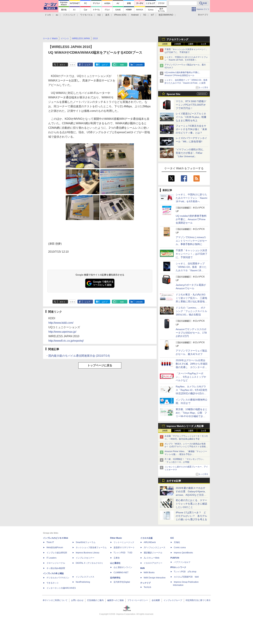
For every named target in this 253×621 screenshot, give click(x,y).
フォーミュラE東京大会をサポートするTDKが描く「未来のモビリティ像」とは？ (191, 129)
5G (144, 15)
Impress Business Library (87, 552)
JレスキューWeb (151, 558)
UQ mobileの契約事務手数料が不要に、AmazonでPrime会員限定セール (191, 219)
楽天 (107, 15)
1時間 (164, 44)
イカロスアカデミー (153, 563)
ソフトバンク (69, 15)
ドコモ (48, 15)
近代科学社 (115, 577)
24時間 (177, 44)
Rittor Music (116, 538)
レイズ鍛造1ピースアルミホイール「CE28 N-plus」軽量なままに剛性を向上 (191, 117)
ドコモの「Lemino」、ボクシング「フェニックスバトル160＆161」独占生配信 (191, 311)
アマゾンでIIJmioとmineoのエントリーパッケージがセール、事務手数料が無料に (191, 241)
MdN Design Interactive (155, 577)
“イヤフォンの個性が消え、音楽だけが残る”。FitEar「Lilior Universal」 (190, 153)
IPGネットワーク (178, 567)
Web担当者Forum (54, 547)
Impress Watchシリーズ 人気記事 (185, 426)
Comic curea (180, 547)
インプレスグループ (173, 600)
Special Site (173, 94)
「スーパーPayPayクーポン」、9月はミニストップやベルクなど (191, 377)
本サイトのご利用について (55, 600)
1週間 (190, 44)
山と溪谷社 (115, 563)
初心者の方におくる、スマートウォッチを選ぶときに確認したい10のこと (191, 503)
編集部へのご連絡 (115, 600)
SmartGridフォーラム (86, 542)
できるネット (52, 583)
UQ (99, 15)
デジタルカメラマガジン (57, 577)
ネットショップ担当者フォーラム (91, 547)
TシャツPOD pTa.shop (185, 571)
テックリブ (145, 583)
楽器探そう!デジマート (124, 547)
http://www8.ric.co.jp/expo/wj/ (66, 340)
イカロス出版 (146, 538)
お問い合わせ (77, 600)
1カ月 (203, 44)
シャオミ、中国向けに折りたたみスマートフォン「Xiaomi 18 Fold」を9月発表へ (191, 198)
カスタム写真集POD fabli (186, 577)
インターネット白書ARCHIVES (61, 588)
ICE (172, 538)
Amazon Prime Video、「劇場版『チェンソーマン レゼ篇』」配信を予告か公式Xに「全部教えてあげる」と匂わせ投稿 (186, 454)
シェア (87, 65)
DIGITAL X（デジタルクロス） (90, 563)
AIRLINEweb (150, 542)
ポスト (62, 65)
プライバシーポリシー (137, 600)
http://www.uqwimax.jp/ (62, 331)
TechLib (147, 587)
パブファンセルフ (182, 562)
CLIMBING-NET (121, 572)
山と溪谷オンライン (123, 567)
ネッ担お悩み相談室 (55, 568)
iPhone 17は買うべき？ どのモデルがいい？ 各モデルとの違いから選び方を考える (191, 516)
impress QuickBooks (183, 552)
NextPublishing (83, 582)
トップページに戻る (99, 365)
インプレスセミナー (85, 558)
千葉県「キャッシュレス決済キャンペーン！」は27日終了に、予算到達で (191, 254)
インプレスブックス (85, 577)
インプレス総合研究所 (56, 552)
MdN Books (149, 572)
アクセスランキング (177, 39)
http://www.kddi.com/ (60, 322)
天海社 (177, 542)
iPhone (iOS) (120, 15)
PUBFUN (174, 558)
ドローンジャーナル (55, 563)
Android (135, 15)
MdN (142, 568)
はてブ (105, 65)
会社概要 (156, 600)
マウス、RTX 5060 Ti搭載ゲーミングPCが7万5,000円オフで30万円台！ (191, 105)
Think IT (50, 542)
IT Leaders (51, 558)
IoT (152, 15)
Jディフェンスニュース (154, 547)
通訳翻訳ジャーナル (153, 552)
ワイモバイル (86, 15)
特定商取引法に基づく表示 (198, 600)
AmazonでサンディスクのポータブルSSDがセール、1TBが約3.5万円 (191, 333)
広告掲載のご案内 (95, 600)
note (122, 65)
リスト (72, 65)
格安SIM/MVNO (166, 15)
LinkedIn (139, 65)
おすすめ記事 (174, 480)
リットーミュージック (124, 542)
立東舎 (117, 558)
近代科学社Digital (122, 582)
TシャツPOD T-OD (123, 552)
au (57, 15)
